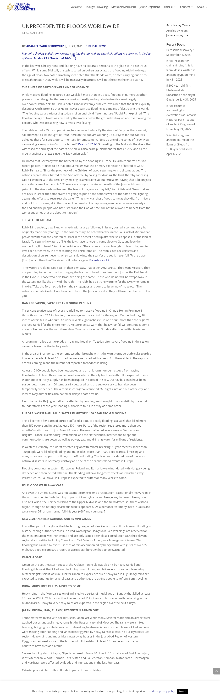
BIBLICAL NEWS (96, 46)
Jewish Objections (150, 7)
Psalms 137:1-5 (88, 144)
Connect (185, 7)
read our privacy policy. (161, 691)
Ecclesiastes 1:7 (99, 260)
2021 (40, 32)
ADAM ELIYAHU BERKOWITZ (45, 46)
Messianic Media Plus (123, 7)
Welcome (76, 7)
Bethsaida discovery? (180, 50)
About (200, 7)
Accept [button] (182, 691)
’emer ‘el (168, 7)
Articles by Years (177, 31)
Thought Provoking (96, 7)
